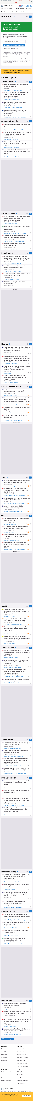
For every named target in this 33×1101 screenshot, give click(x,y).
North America (17, 271)
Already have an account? (10, 48)
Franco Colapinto (8, 486)
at (15, 1)
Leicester (13, 756)
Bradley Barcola (8, 395)
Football (16, 9)
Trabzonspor (13, 805)
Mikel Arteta (7, 107)
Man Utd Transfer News (15, 667)
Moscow (6, 643)
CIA (10, 643)
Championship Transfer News (22, 773)
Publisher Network (6, 1072)
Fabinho (6, 815)
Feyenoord (11, 881)
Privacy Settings (21, 1083)
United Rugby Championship (16, 511)
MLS (11, 271)
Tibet (5, 624)
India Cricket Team (20, 495)
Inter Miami (13, 263)
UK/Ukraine (13, 540)
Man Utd (14, 223)
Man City (14, 99)
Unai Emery (13, 943)
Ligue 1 (6, 1017)
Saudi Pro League (8, 156)
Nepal (8, 624)
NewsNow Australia (22, 1066)
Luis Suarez (7, 263)
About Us (3, 1052)
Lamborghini (7, 889)
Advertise (4, 1075)
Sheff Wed (6, 748)
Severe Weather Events (16, 624)
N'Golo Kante (7, 756)
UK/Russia (6, 540)
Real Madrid (15, 139)
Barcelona (19, 90)
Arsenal (14, 90)
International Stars (13, 12)
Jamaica (13, 889)
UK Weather (7, 524)
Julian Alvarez (23, 12)
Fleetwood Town (8, 765)
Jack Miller (6, 503)
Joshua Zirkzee (13, 420)
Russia (18, 540)
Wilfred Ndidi (23, 233)
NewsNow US (20, 1052)
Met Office (13, 524)
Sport (22, 9)
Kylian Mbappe (7, 139)
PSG (19, 395)
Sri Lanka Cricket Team (9, 495)
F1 (18, 486)
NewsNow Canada (22, 1063)
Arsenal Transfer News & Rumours (17, 241)
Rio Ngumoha (20, 805)
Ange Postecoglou (8, 129)
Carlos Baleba (12, 1026)
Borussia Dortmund (8, 657)
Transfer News (19, 676)
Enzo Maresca (18, 881)
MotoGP (12, 503)
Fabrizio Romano (21, 943)
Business (10, 9)
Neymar (19, 263)
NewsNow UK (20, 1049)
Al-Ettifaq (21, 129)
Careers (3, 1077)
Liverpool (15, 395)
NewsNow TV (4, 1060)
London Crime (19, 907)
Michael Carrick (7, 223)
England (13, 907)
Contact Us (4, 1054)
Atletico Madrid (8, 90)
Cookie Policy (20, 1075)
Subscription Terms (22, 1080)
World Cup (12, 279)
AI (5, 9)
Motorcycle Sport (19, 503)
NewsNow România (22, 1057)
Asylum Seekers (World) (19, 549)
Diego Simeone (8, 117)
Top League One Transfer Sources (17, 748)
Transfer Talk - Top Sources (9, 676)
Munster (6, 511)
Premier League (19, 107)
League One (20, 756)
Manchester (7, 532)
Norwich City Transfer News (10, 773)
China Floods (7, 634)
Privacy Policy (22, 54)
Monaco (11, 1017)
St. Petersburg (7, 616)
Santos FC (6, 382)
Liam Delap (6, 412)
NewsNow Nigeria (21, 1054)
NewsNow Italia (21, 1060)
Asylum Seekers (8, 549)
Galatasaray (7, 233)
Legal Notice (6, 56)
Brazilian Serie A (8, 354)
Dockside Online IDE (6, 1080)
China (12, 634)
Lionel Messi (7, 363)
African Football (15, 233)
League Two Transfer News (18, 765)
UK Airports (13, 532)
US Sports (6, 1009)
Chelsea (6, 881)
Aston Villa (6, 920)
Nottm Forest (13, 412)
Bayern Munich (13, 920)
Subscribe (4, 1057)
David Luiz (4, 12)
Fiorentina (6, 420)
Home (3, 1049)
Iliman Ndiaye (7, 99)
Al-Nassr (16, 129)
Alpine (14, 486)
